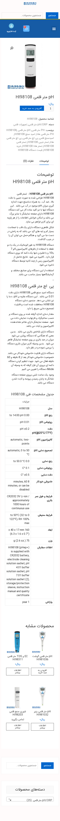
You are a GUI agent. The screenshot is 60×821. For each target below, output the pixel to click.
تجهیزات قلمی (20, 125)
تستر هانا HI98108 (32, 146)
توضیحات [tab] (44, 161)
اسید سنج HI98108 (24, 134)
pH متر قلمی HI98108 (18, 130)
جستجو (52, 15)
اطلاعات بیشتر (17, 671)
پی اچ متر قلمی (30, 138)
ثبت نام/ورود (11, 31)
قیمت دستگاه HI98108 (30, 150)
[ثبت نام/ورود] (11, 25)
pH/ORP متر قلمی (38, 125)
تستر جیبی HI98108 (38, 142)
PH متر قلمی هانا (45, 134)
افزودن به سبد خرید (32, 108)
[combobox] (30, 799)
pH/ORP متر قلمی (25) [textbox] (31, 800)
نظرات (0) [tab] (28, 161)
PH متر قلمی (38, 130)
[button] (54, 28)
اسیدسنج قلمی (46, 138)
